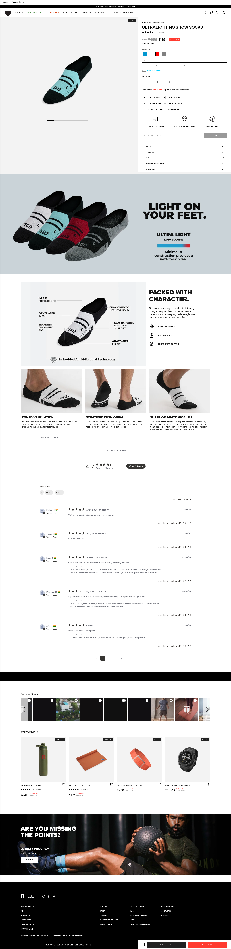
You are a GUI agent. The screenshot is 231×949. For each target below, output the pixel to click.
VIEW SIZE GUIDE (154, 70)
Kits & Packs (26, 924)
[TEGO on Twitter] (54, 896)
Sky (145, 54)
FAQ (147, 158)
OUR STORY (104, 906)
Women (24, 915)
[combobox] (180, 499)
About (148, 146)
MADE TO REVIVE (34, 12)
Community (101, 12)
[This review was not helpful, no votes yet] (188, 523)
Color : (147, 49)
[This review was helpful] (183, 646)
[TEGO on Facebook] (48, 896)
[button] (24, 709)
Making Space (52, 12)
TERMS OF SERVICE (28, 936)
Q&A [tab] (55, 437)
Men (22, 911)
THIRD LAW (86, 12)
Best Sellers (26, 906)
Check (216, 135)
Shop (18, 12)
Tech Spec (150, 152)
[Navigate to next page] (134, 658)
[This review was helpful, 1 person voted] (183, 581)
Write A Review (136, 466)
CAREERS (164, 915)
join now (29, 859)
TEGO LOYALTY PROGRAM (109, 920)
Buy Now (207, 944)
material (59, 492)
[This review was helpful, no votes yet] (183, 523)
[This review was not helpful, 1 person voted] (188, 581)
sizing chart (151, 169)
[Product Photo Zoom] (67, 70)
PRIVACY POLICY (43, 936)
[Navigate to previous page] (96, 658)
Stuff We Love (70, 12)
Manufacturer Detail (155, 163)
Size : (144, 60)
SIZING (133, 920)
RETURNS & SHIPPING (138, 915)
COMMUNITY (104, 915)
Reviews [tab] (44, 437)
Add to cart (166, 944)
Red (157, 54)
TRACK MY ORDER (137, 906)
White (151, 54)
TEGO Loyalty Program (122, 12)
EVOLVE (102, 911)
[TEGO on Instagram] (43, 896)
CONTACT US (166, 911)
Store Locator (106, 924)
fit (42, 492)
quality (49, 492)
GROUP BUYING (167, 906)
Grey (164, 54)
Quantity (146, 76)
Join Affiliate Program (140, 924)
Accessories (26, 920)
